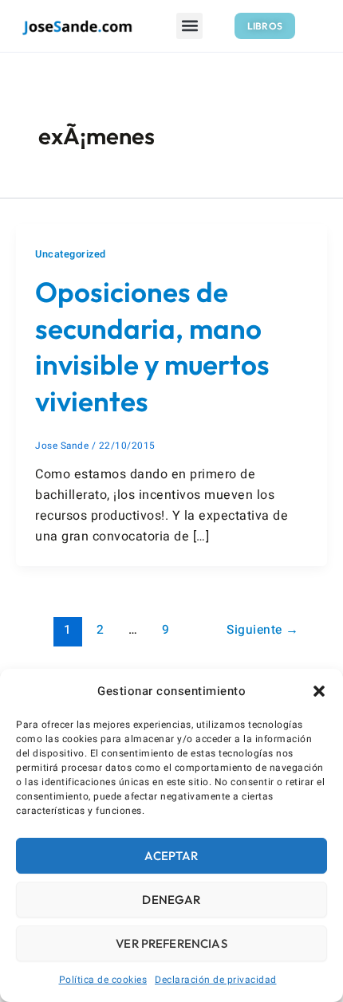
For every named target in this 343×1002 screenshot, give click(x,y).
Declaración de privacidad (216, 980)
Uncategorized (70, 254)
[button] (319, 691)
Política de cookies (103, 980)
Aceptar (171, 855)
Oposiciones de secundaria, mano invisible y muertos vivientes (152, 346)
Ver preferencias (171, 943)
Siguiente (263, 630)
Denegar (171, 899)
